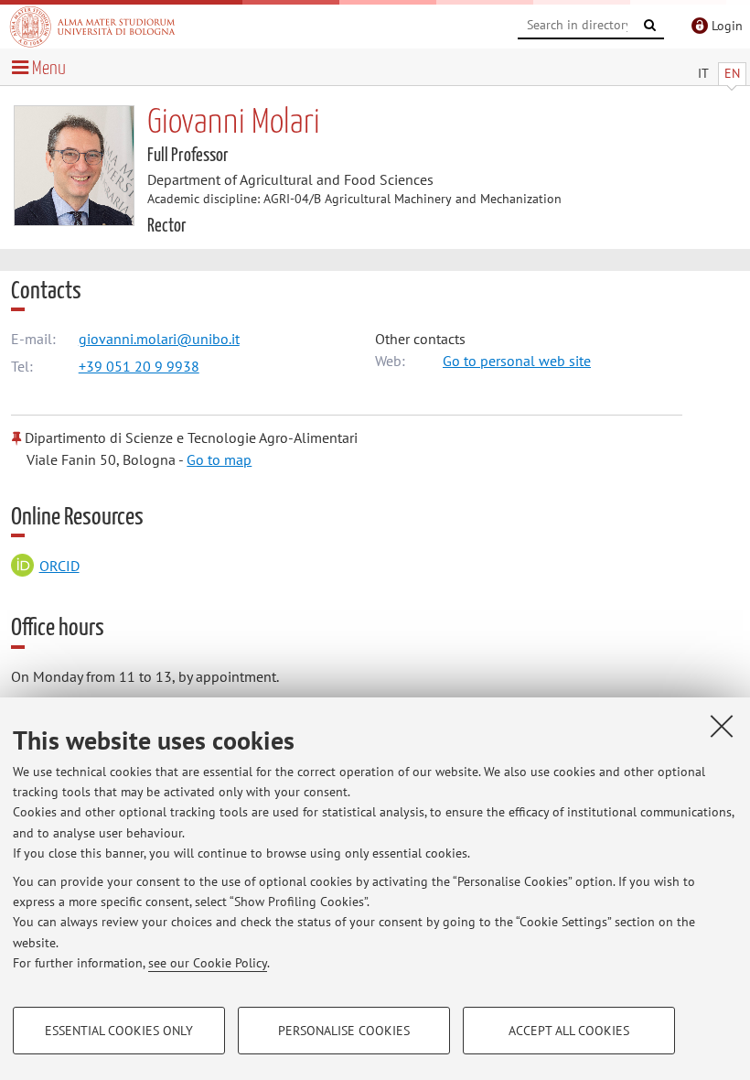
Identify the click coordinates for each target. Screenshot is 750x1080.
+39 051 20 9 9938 (139, 366)
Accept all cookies (569, 1030)
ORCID (59, 565)
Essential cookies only (119, 1030)
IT (703, 73)
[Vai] (650, 25)
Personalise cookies (344, 1030)
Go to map (219, 459)
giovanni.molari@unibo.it (159, 338)
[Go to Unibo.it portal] (92, 27)
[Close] (721, 725)
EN (732, 73)
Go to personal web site (517, 360)
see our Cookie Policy (207, 963)
